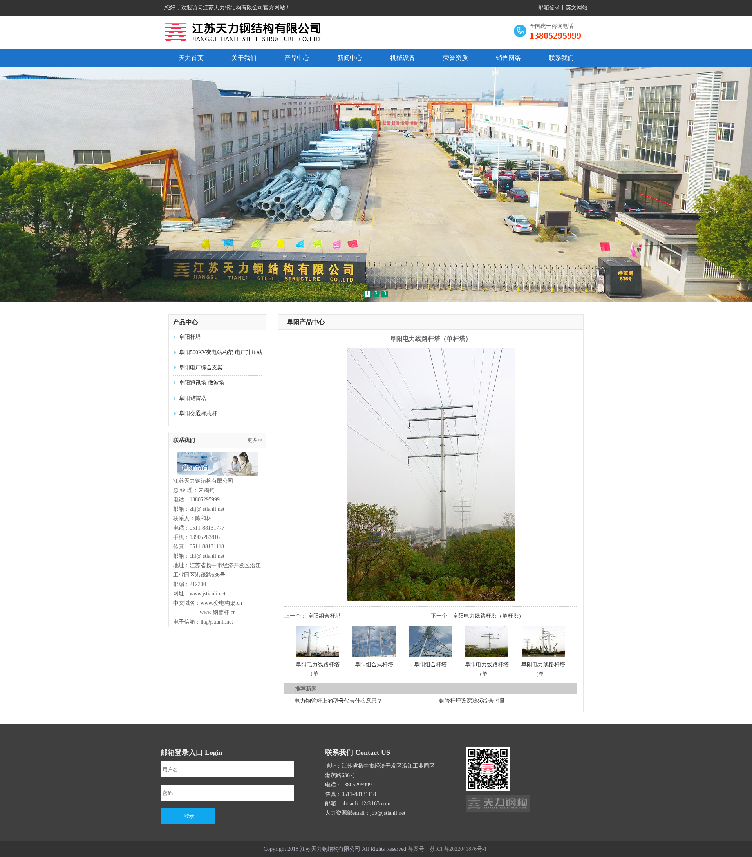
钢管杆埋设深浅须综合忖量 (472, 701)
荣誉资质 (455, 57)
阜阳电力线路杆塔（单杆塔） (488, 616)
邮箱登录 (549, 8)
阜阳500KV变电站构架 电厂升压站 (220, 352)
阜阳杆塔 (190, 337)
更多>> (255, 440)
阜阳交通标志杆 (198, 413)
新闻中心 (349, 57)
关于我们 (244, 57)
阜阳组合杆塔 (324, 616)
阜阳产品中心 (306, 321)
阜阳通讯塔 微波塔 (201, 383)
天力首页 (191, 57)
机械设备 (402, 57)
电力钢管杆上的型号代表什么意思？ (338, 701)
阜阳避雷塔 (192, 398)
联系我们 (561, 57)
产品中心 (296, 57)
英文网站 (577, 8)
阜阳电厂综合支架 (201, 368)
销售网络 (508, 57)
